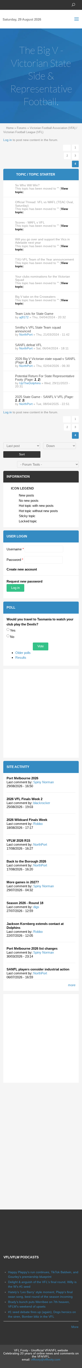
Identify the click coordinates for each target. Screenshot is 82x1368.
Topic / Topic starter (35, 174)
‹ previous (67, 148)
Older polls (23, 653)
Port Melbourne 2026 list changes (32, 948)
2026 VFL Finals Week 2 (24, 799)
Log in (7, 140)
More (75, 1327)
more (71, 985)
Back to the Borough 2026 (26, 861)
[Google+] (18, 4)
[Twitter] (12, 4)
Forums (21, 128)
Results (20, 657)
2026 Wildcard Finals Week (27, 820)
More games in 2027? (23, 882)
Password (15, 560)
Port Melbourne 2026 (22, 778)
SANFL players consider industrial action (38, 969)
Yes (13, 630)
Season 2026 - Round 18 (25, 903)
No (12, 637)
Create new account (22, 569)
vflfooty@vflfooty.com (45, 1359)
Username (15, 549)
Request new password (24, 581)
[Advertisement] (41, 713)
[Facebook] (5, 4)
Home (10, 128)
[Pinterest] (25, 4)
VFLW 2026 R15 (18, 840)
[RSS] (32, 4)
